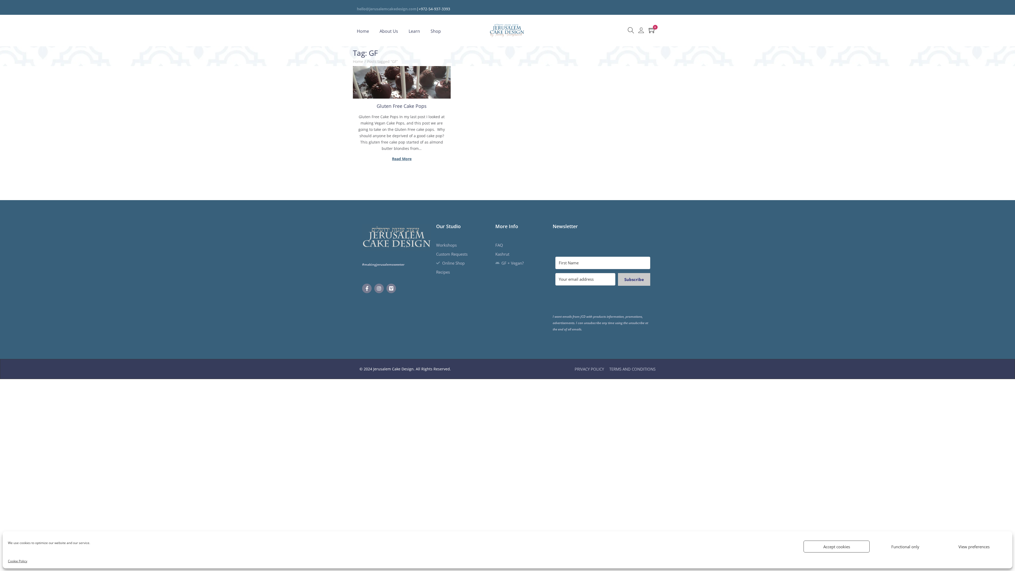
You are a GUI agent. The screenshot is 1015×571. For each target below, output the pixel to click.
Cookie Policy (17, 561)
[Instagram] (379, 288)
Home (358, 61)
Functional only (905, 546)
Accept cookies (836, 546)
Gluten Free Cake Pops (402, 106)
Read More (402, 158)
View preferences (974, 546)
